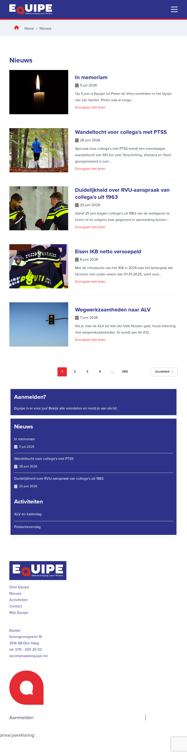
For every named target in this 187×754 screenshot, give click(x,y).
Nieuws (23, 426)
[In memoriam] (38, 92)
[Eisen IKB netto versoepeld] (38, 266)
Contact (15, 606)
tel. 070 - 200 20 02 (25, 649)
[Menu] (174, 9)
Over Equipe (19, 587)
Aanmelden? (30, 397)
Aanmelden (21, 717)
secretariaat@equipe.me (28, 655)
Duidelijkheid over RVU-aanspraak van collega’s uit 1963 (122, 193)
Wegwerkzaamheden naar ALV (113, 310)
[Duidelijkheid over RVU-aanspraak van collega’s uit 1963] (38, 208)
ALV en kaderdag (28, 514)
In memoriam (91, 77)
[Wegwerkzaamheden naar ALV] (38, 324)
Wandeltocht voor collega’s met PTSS (121, 132)
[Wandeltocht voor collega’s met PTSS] (38, 150)
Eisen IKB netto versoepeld (108, 251)
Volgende (162, 372)
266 (125, 371)
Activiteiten (28, 501)
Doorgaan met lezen (90, 107)
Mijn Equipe (18, 612)
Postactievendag (27, 526)
